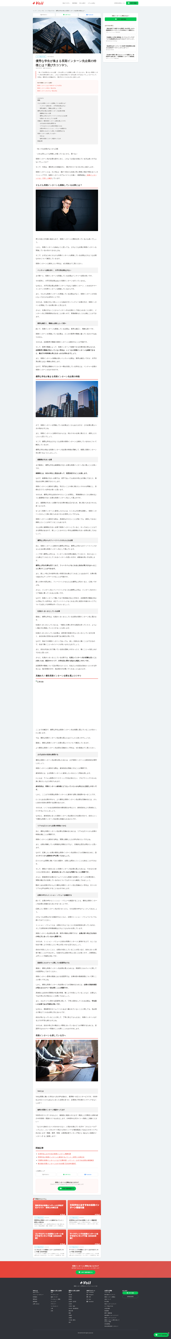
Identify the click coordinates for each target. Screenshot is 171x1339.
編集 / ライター (54, 1297)
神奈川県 (71, 1310)
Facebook (90, 14)
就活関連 (106, 1310)
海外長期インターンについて (111, 1315)
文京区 (70, 1303)
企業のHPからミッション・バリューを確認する (52, 128)
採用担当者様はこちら (119, 3)
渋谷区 (70, 1297)
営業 (52, 1292)
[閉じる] (169, 1333)
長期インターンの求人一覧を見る (46, 88)
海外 (70, 1322)
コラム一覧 (41, 10)
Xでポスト (44, 14)
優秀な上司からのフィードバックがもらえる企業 (53, 116)
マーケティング (54, 1294)
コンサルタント (54, 1306)
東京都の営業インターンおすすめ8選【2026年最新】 (57, 1164)
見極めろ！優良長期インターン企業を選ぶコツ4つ (51, 121)
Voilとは (41, 136)
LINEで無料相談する (68, 1188)
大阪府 (70, 1315)
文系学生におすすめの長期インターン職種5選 (54, 1154)
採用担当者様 (130, 1296)
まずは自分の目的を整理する (47, 123)
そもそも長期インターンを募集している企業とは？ (51, 103)
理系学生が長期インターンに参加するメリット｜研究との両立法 (61, 1157)
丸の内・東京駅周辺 (73, 1308)
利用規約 (35, 1297)
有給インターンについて (110, 1303)
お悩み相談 (107, 1308)
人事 (52, 1308)
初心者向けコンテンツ (109, 1294)
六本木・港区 (72, 1306)
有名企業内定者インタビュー (111, 1326)
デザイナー (53, 1303)
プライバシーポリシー (38, 1294)
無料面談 (74, 3)
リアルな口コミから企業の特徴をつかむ (50, 126)
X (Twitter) (91, 1292)
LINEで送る (68, 14)
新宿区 (70, 1299)
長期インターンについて (110, 1317)
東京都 (70, 1294)
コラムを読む (91, 3)
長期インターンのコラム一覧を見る (47, 91)
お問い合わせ (36, 1303)
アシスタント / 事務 (55, 1299)
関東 (70, 1292)
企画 (52, 1310)
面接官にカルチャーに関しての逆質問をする (52, 131)
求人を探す (82, 3)
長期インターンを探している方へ (46, 133)
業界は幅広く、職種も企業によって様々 (50, 108)
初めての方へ (66, 3)
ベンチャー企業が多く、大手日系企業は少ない (52, 106)
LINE (90, 1297)
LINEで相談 (133, 3)
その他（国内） (72, 1320)
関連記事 (39, 141)
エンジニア (53, 1301)
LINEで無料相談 (121, 19)
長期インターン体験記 (109, 1297)
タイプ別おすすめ (49, 10)
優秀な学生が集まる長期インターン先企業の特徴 (51, 111)
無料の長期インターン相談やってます (50, 138)
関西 (70, 1313)
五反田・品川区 (72, 1301)
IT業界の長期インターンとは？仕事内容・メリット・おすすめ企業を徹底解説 (66, 1160)
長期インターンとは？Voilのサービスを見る (49, 85)
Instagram (91, 1294)
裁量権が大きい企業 (45, 113)
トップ (34, 10)
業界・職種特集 (108, 1313)
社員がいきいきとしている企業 (48, 118)
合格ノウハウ (107, 1299)
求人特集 (106, 1301)
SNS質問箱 (107, 1324)
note (90, 1299)
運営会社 (35, 1299)
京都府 (70, 1317)
